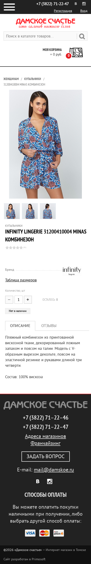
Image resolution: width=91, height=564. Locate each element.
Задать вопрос (46, 456)
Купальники (32, 79)
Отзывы (48, 326)
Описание (20, 326)
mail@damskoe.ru (54, 470)
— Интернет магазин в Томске (45, 550)
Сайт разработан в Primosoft (25, 559)
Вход (84, 11)
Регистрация (63, 11)
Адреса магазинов (45, 436)
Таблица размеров (21, 280)
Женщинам (11, 79)
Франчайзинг (45, 443)
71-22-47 (52, 4)
